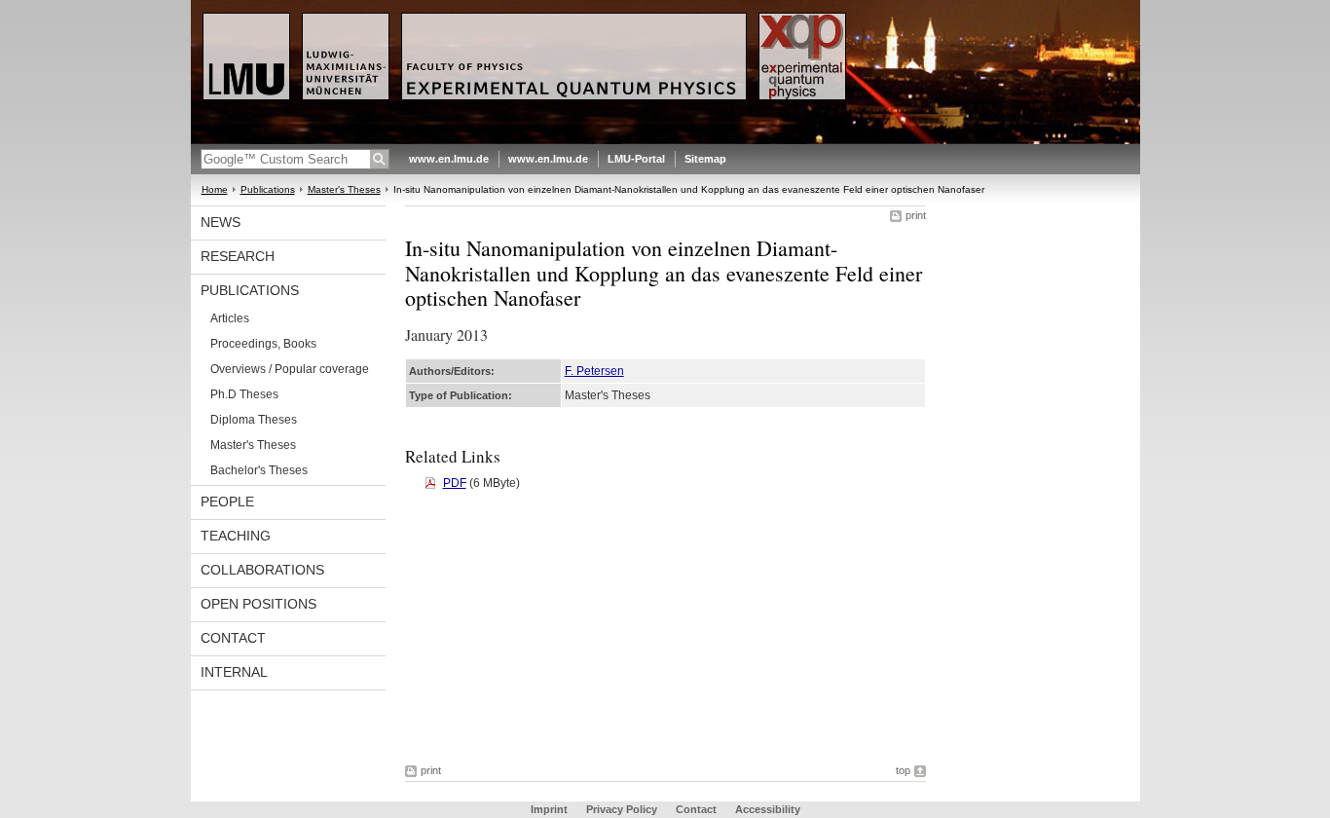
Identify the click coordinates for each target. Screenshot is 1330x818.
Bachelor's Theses (259, 470)
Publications (267, 189)
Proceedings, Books (263, 344)
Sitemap (705, 159)
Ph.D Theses (244, 394)
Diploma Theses (253, 420)
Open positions (258, 604)
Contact (233, 638)
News (220, 222)
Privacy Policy (621, 809)
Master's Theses (344, 189)
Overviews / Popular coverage (289, 369)
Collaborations (262, 569)
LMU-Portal (636, 159)
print (915, 215)
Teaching (236, 535)
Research (238, 256)
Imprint (549, 809)
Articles (229, 318)
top (903, 770)
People (227, 501)
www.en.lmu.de (449, 159)
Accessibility (767, 809)
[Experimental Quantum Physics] (665, 140)
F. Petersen (594, 371)
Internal (234, 672)
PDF (454, 483)
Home (215, 189)
